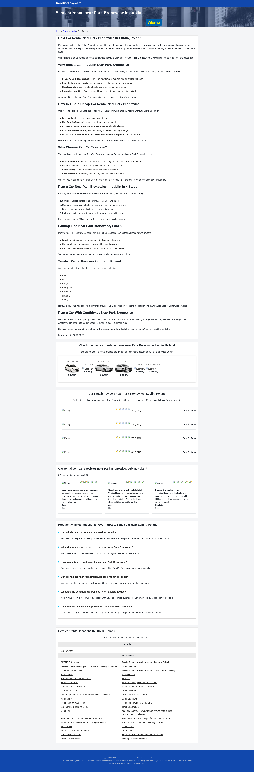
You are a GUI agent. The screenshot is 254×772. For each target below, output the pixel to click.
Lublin (73, 31)
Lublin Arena (128, 726)
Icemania (126, 678)
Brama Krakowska (69, 682)
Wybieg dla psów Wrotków (134, 739)
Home (58, 31)
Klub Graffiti (66, 726)
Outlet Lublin (128, 730)
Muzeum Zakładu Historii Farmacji (138, 687)
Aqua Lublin (66, 699)
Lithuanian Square (69, 691)
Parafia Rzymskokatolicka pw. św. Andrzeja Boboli (145, 662)
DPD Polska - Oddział (71, 734)
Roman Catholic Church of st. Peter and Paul (82, 718)
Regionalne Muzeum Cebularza (137, 703)
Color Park (66, 711)
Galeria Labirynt (129, 699)
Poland (66, 31)
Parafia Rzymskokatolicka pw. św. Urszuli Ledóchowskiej (148, 670)
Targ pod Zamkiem (130, 707)
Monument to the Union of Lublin (76, 678)
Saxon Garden (128, 674)
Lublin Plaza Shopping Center (75, 707)
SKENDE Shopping (70, 662)
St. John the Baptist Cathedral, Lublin (139, 682)
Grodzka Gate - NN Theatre (134, 695)
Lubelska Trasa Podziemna (74, 687)
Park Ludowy (67, 674)
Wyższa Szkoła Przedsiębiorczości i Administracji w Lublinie (89, 666)
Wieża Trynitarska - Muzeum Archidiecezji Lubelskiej (85, 695)
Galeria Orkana (129, 666)
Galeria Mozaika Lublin (72, 670)
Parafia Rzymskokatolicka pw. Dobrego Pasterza (83, 722)
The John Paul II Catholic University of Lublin (143, 722)
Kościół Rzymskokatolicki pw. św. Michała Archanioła (146, 718)
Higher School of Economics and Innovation (142, 734)
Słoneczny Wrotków (70, 739)
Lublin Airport (67, 651)
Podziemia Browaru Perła (73, 703)
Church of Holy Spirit (131, 691)
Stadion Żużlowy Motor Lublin (75, 730)
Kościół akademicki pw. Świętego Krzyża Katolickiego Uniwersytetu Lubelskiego (147, 712)
